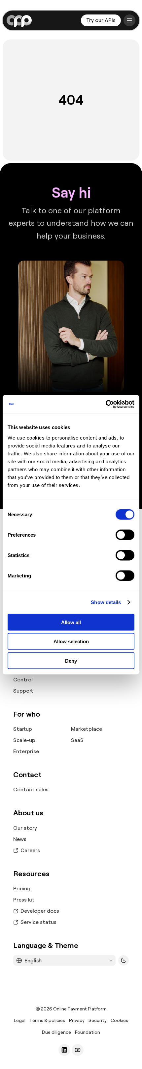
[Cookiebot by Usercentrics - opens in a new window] (105, 404)
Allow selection (71, 641)
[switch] (125, 534)
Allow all (71, 622)
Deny (71, 660)
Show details (106, 602)
